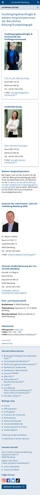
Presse (7, 406)
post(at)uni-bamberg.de (18, 463)
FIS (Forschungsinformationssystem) (19, 364)
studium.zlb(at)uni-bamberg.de (21, 254)
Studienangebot (11, 430)
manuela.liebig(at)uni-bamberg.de (16, 93)
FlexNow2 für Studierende (15, 367)
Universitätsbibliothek (13, 424)
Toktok (18, 481)
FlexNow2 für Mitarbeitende (16, 370)
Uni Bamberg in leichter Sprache (15, 438)
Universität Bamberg (20, 2)
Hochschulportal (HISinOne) (16, 361)
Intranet (7, 373)
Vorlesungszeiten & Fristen (15, 427)
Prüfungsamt (9, 412)
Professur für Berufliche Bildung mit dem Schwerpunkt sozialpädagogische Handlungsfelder (19, 184)
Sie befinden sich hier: (10, 7)
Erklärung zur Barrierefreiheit (14, 435)
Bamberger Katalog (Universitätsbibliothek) (20, 357)
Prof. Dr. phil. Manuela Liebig (16, 78)
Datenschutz (7, 343)
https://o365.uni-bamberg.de (16, 393)
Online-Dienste (10, 379)
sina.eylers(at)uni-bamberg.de (15, 161)
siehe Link (19, 329)
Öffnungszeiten (10, 409)
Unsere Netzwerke (11, 466)
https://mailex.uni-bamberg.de (17, 390)
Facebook (8, 481)
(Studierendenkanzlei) (13, 382)
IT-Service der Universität (14, 415)
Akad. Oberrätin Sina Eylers (16, 145)
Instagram (4, 481)
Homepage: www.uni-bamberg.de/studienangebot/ (14, 291)
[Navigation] (3, 2)
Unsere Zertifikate (11, 469)
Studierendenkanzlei (12, 421)
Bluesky (13, 481)
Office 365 (8, 376)
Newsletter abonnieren (12, 487)
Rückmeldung (10, 418)
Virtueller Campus (11, 396)
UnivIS (6, 385)
